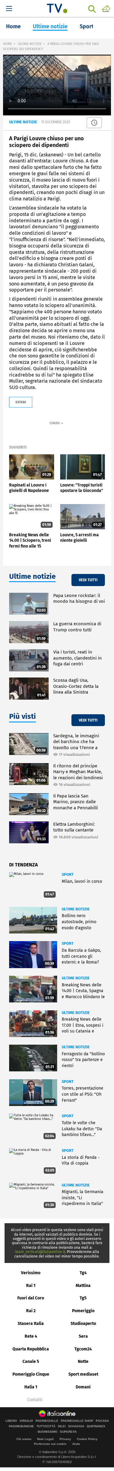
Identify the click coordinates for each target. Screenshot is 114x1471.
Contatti (35, 1400)
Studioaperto (83, 1323)
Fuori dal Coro (30, 1298)
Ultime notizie (50, 26)
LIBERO (11, 1420)
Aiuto (76, 1443)
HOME (7, 44)
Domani (83, 1387)
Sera (83, 1336)
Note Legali (45, 1439)
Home (13, 26)
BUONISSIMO (47, 1431)
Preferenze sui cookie (50, 1443)
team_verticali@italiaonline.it (40, 1252)
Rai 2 (31, 1310)
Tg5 (83, 1298)
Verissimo (30, 1272)
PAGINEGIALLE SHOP (77, 1420)
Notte (83, 1361)
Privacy (65, 1439)
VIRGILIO (26, 1420)
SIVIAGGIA (76, 1426)
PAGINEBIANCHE (21, 1426)
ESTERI (21, 402)
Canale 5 (30, 1361)
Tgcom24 (83, 1349)
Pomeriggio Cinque (30, 1374)
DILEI (62, 1426)
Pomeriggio (83, 1310)
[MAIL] (106, 8)
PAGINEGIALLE (47, 1420)
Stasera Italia (31, 1323)
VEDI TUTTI (88, 580)
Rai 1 (31, 1285)
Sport (87, 26)
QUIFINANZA (96, 1426)
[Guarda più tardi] (94, 122)
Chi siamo (23, 1439)
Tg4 (83, 1272)
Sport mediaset (83, 1374)
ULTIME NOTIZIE (30, 44)
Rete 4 (31, 1336)
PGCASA (102, 1420)
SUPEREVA (68, 1431)
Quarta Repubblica (30, 1349)
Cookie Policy (87, 1439)
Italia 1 (30, 1387)
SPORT (68, 874)
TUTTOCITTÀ (45, 1426)
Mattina (83, 1285)
